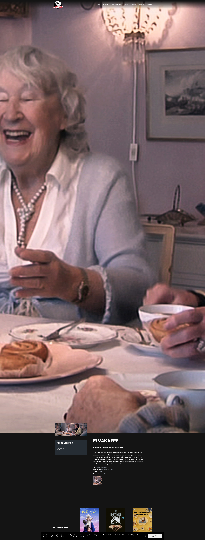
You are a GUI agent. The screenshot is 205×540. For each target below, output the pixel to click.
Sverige (100, 471)
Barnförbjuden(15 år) (107, 469)
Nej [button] (145, 536)
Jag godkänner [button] (155, 536)
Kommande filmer (61, 527)
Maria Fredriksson (102, 467)
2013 (104, 474)
